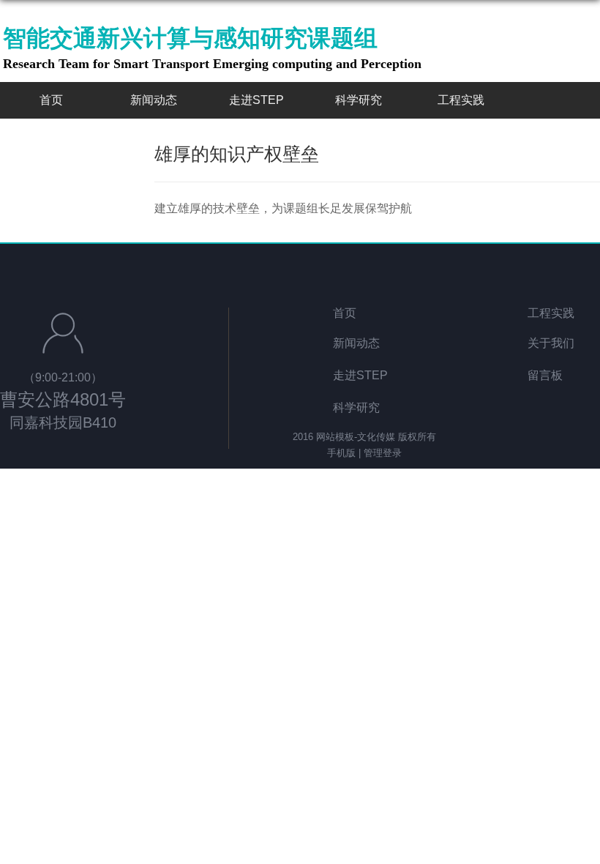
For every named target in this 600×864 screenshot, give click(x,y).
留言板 (545, 375)
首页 (51, 100)
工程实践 (461, 100)
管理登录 (383, 452)
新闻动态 (153, 100)
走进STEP (256, 100)
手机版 (341, 452)
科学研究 (358, 100)
